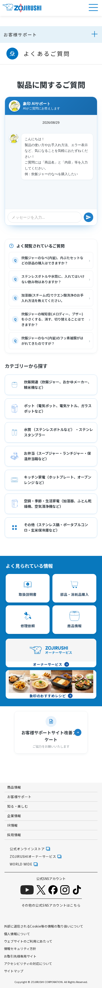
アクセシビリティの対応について (28, 963)
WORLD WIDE (21, 864)
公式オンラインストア (27, 848)
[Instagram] (65, 889)
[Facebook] (53, 889)
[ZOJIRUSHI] (22, 8)
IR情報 (12, 825)
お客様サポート (20, 34)
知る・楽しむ (17, 806)
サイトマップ (13, 970)
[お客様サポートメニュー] (93, 34)
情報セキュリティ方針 (20, 948)
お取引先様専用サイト (20, 956)
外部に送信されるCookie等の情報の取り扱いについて (43, 926)
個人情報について (17, 933)
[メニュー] (93, 7)
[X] (41, 889)
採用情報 (14, 834)
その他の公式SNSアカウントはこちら (51, 905)
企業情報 (14, 815)
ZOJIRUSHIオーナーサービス (33, 856)
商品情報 (14, 787)
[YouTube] (27, 889)
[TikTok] (77, 889)
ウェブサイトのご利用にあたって (28, 941)
